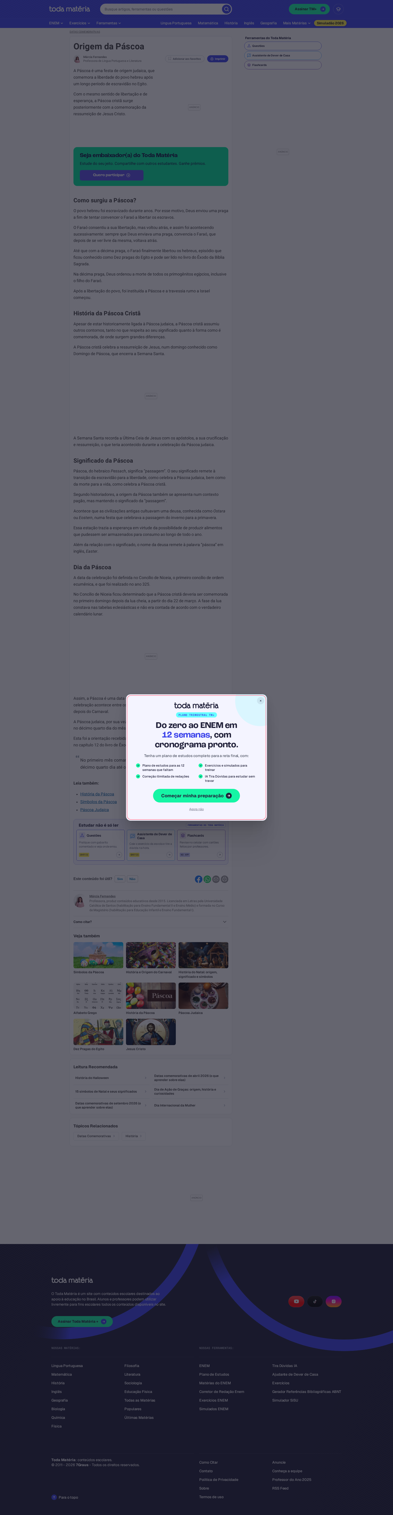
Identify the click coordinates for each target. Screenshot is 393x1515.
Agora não (196, 809)
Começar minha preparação (192, 796)
